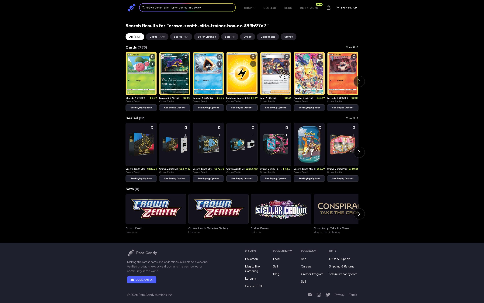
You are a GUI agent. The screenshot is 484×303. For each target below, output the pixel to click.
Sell (275, 266)
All (134, 36)
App (303, 259)
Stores (288, 36)
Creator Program (312, 274)
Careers (306, 266)
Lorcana (250, 278)
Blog (288, 7)
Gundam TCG (254, 286)
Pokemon (251, 259)
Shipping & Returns (341, 266)
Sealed (181, 36)
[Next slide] (359, 81)
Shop (248, 7)
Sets (230, 36)
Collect (270, 7)
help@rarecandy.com (343, 274)
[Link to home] (131, 7)
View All (350, 47)
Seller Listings (207, 36)
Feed (276, 259)
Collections (268, 36)
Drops (247, 36)
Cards (157, 36)
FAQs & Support (339, 259)
